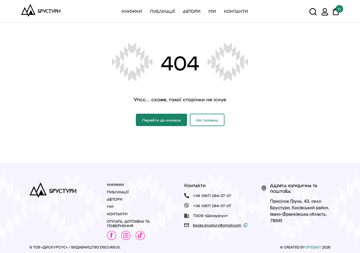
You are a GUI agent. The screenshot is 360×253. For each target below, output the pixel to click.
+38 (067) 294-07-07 (212, 195)
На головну (207, 120)
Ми (212, 11)
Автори (192, 11)
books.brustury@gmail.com (217, 225)
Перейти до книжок (161, 120)
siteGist (313, 247)
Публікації (162, 11)
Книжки (132, 11)
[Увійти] (324, 12)
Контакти (236, 11)
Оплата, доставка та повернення (128, 223)
